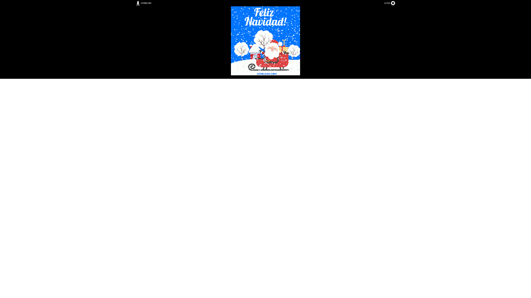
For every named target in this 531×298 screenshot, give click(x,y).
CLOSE (387, 3)
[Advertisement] (265, 98)
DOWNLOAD (146, 3)
